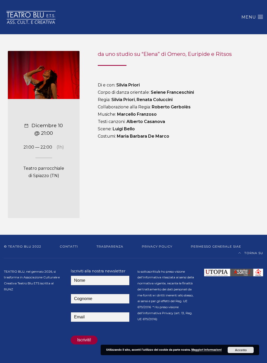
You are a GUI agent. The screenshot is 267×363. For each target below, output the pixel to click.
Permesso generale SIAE (216, 246)
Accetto (241, 350)
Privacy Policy (157, 246)
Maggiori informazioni (206, 350)
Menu (249, 17)
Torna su (253, 253)
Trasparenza (109, 246)
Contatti (69, 246)
